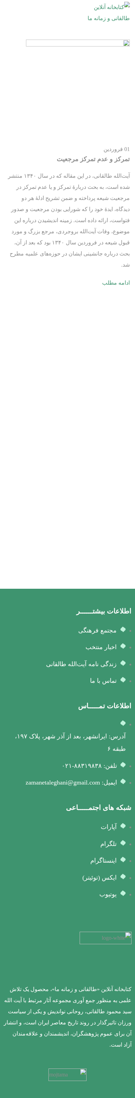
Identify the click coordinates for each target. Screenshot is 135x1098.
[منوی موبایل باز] (8, 13)
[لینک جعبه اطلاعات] (67, 991)
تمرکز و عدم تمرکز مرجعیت (93, 159)
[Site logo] (104, 12)
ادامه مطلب (116, 283)
